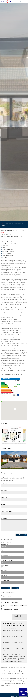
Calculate (4, 588)
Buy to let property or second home (15, 606)
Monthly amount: (5, 580)
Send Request (20, 534)
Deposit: (3, 550)
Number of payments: (6, 575)
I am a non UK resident (10, 609)
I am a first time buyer (10, 602)
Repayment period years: (7, 560)
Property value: (4, 544)
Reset (14, 588)
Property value (6, 596)
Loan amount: (4, 570)
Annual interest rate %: (6, 555)
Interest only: (6, 565)
